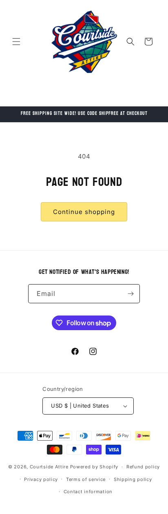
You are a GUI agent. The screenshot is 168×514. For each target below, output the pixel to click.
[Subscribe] (130, 293)
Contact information (88, 491)
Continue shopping (84, 212)
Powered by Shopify (94, 467)
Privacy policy (41, 479)
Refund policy (143, 467)
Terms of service (86, 479)
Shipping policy (133, 479)
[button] (16, 42)
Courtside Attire (49, 467)
